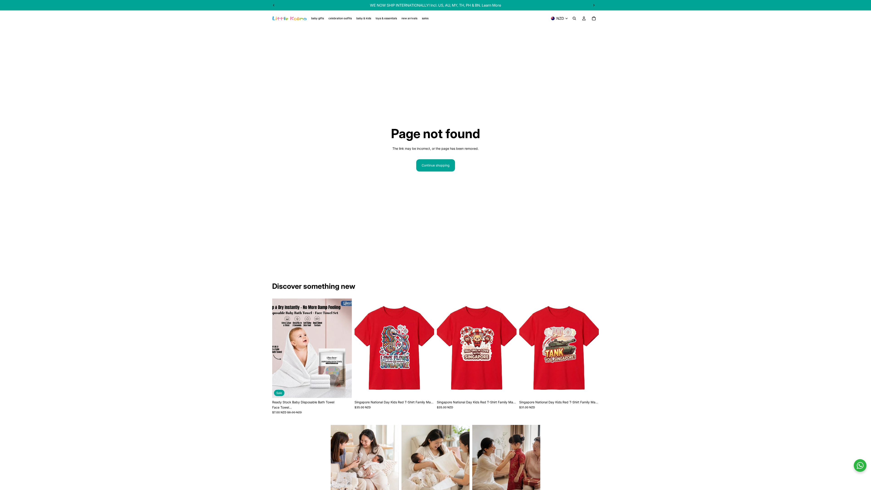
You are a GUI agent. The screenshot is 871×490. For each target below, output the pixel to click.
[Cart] (594, 18)
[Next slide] (594, 5)
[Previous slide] (274, 5)
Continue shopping (436, 165)
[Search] (574, 18)
